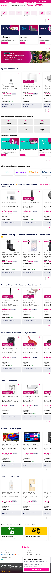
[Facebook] (43, 554)
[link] (4, 5)
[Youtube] (40, 554)
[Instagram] (28, 554)
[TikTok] (31, 554)
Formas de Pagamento (6, 551)
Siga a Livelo (29, 552)
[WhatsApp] (34, 554)
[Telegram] (37, 554)
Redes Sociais (30, 550)
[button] (42, 1)
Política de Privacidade (6, 571)
